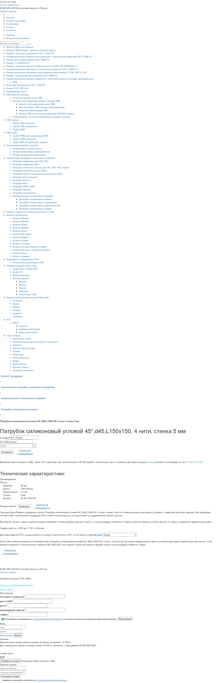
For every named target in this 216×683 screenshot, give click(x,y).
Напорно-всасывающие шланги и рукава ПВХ (36, 100)
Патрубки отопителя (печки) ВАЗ (29, 170)
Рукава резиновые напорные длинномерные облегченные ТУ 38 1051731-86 (46, 72)
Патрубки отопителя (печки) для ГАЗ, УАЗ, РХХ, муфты (41, 167)
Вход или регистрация (17, 38)
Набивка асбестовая (29, 329)
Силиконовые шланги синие (27, 148)
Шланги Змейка (21, 227)
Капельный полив (22, 338)
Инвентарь (18, 354)
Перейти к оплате (10, 660)
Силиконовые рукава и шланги (22, 145)
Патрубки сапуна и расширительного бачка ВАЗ (37, 173)
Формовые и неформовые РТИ (22, 259)
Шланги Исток (20, 230)
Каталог (10, 17)
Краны (22, 284)
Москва (98, 534)
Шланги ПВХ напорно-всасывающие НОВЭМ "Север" (46, 113)
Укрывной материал (23, 370)
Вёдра (16, 360)
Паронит (23, 325)
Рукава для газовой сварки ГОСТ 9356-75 (27, 59)
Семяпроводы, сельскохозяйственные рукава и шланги (41, 116)
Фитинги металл (21, 278)
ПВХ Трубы (12, 132)
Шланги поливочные (17, 214)
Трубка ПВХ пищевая (24, 123)
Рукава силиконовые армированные (31, 151)
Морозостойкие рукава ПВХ (33, 110)
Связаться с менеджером (25, 452)
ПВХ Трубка (12, 119)
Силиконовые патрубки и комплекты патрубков (30, 157)
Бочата (22, 281)
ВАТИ (15, 322)
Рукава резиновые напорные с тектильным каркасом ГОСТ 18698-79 (42, 69)
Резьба (22, 287)
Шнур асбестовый (28, 332)
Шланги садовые (21, 256)
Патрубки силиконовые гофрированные (39, 205)
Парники (17, 344)
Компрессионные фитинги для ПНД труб (27, 297)
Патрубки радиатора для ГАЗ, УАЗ (30, 161)
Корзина (10, 34)
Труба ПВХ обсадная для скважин (30, 142)
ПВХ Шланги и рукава (17, 94)
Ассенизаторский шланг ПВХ (27, 97)
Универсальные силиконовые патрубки (33, 195)
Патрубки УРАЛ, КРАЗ (24, 186)
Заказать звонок (8, 11)
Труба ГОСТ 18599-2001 (25, 268)
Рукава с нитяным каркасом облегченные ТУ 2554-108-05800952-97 (41, 66)
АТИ (8, 319)
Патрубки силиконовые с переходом (38, 202)
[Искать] (30, 44)
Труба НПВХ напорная (24, 138)
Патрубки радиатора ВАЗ (26, 164)
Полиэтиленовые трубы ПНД (21, 265)
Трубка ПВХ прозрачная (25, 126)
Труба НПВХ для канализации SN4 (31, 135)
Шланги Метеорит (22, 233)
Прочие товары (20, 367)
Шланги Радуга (20, 237)
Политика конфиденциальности (16, 585)
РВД (15, 81)
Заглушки (17, 300)
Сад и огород (13, 335)
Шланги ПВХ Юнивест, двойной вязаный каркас (31, 50)
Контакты (11, 30)
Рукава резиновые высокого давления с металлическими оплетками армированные (50, 78)
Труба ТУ (17, 272)
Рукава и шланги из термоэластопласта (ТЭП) (30, 211)
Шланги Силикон (21, 243)
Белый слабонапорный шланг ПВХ (37, 104)
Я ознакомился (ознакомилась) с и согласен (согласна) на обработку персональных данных (60, 619)
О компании (12, 23)
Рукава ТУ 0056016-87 (18, 62)
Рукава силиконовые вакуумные (29, 154)
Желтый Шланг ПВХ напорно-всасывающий (42, 107)
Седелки (17, 313)
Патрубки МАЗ (20, 183)
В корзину (7, 452)
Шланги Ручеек (20, 240)
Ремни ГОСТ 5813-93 (17, 88)
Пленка (16, 351)
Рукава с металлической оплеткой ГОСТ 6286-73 (31, 75)
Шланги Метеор (21, 218)
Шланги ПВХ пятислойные (20, 46)
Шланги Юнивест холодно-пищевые (31, 249)
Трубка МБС (19, 129)
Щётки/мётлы (19, 363)
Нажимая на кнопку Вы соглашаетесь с (34, 680)
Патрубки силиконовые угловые (35, 208)
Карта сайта (6, 589)
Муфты (16, 306)
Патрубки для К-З (22, 180)
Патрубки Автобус (22, 189)
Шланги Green (20, 224)
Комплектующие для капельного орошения (35, 341)
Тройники (17, 316)
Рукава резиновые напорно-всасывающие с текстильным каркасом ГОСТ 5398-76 (49, 56)
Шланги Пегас (20, 253)
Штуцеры (23, 291)
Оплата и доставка (16, 20)
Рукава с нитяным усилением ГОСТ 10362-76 (30, 53)
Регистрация (6, 635)
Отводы (17, 310)
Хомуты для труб (28, 294)
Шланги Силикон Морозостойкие (30, 246)
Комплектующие (21, 275)
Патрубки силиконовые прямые (35, 199)
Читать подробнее (9, 4)
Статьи (9, 27)
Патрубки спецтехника (24, 192)
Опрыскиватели (21, 357)
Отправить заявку (10, 676)
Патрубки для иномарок (25, 176)
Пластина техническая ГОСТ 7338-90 (25, 85)
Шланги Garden (21, 221)
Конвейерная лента (16, 91)
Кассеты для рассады (24, 348)
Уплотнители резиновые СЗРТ (28, 262)
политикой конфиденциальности (49, 619)
